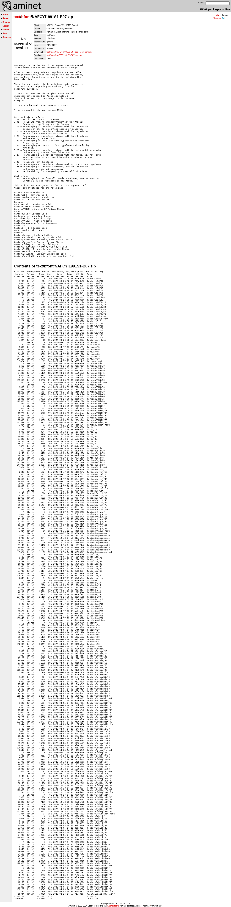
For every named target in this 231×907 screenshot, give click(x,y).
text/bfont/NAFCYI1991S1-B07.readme (64, 55)
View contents (86, 52)
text (17, 17)
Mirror (218, 15)
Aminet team (113, 906)
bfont (26, 17)
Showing (217, 18)
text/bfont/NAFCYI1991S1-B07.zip (62, 52)
